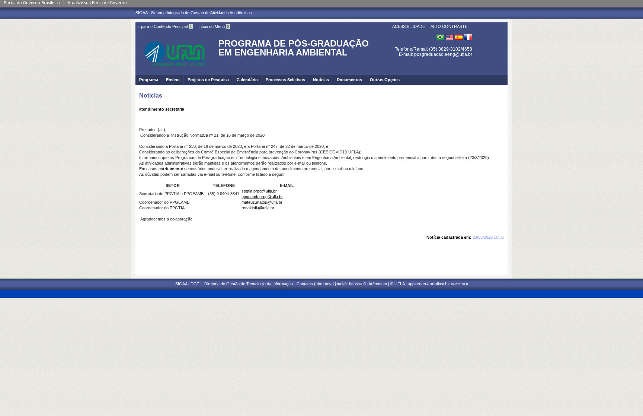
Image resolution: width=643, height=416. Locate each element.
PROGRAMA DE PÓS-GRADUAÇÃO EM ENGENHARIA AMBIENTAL (293, 47)
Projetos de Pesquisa (208, 79)
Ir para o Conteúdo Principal (164, 26)
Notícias (321, 79)
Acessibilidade (408, 26)
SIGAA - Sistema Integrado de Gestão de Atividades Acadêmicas (193, 12)
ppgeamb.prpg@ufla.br (262, 196)
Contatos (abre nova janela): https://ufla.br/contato (342, 284)
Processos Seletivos (285, 79)
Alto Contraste (449, 26)
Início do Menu (213, 26)
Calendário (247, 79)
